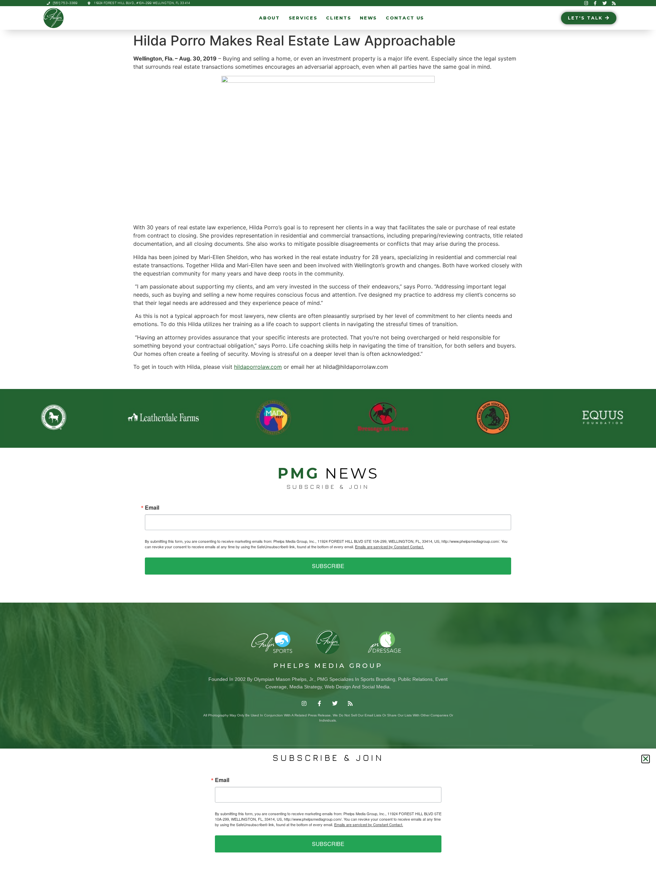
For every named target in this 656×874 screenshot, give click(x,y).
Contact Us (405, 18)
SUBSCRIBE (328, 566)
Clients (338, 18)
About (269, 18)
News (368, 18)
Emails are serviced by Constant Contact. (389, 546)
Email (152, 507)
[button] (645, 759)
